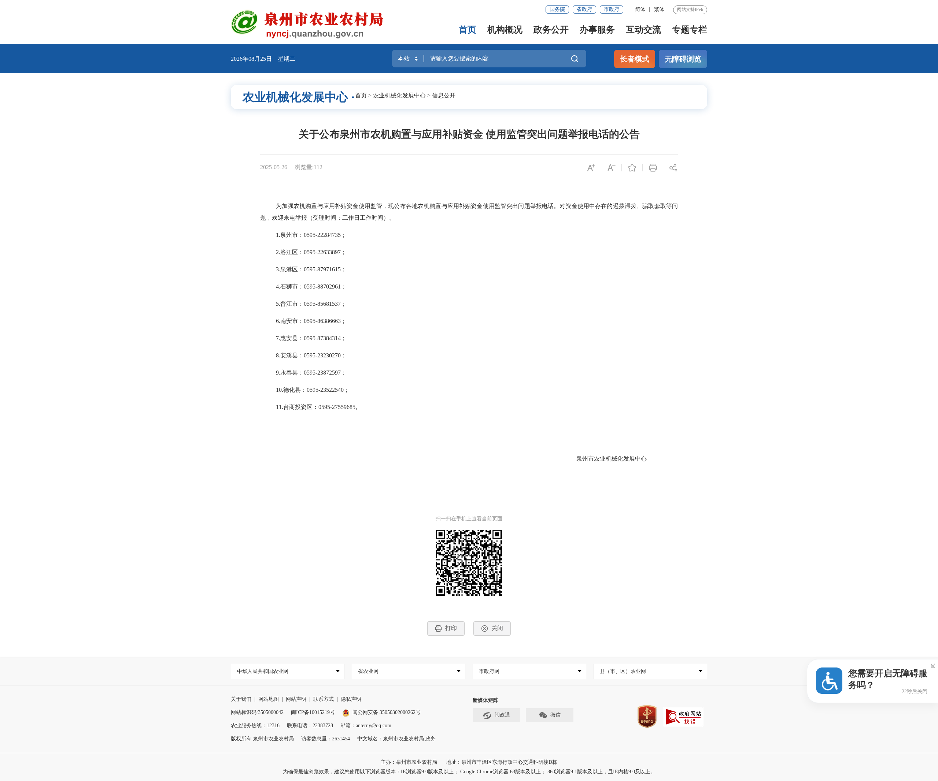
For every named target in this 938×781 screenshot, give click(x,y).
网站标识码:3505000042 (257, 712)
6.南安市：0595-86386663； (311, 321)
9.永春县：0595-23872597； (311, 372)
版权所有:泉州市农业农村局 (262, 738)
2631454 (341, 738)
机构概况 (504, 29)
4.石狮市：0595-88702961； (311, 286)
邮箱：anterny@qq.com (365, 725)
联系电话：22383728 (310, 725)
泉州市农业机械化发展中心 (611, 458)
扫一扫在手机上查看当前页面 (469, 518)
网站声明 (296, 699)
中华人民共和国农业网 (262, 671)
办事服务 (597, 29)
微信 (555, 715)
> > (405, 95)
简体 (640, 9)
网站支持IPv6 (690, 9)
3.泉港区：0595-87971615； (311, 269)
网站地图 (268, 699)
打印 (451, 628)
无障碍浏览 (683, 59)
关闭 (497, 628)
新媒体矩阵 (485, 700)
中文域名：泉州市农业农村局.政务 (396, 738)
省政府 (584, 9)
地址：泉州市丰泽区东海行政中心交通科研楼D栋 (501, 762)
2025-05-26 (273, 167)
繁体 (659, 9)
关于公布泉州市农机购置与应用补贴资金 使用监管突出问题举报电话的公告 (469, 134)
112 (318, 167)
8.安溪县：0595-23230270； (311, 355)
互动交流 (643, 29)
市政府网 (489, 671)
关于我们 (241, 699)
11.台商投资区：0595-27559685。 (318, 407)
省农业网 (368, 671)
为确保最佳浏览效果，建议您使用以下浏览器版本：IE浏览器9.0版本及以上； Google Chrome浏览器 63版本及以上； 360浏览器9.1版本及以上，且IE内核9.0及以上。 (469, 771)
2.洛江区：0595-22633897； (311, 252)
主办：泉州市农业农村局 (409, 762)
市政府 (611, 9)
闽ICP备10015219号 (313, 712)
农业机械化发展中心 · (299, 97)
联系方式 (323, 699)
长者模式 (634, 59)
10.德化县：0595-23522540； (313, 390)
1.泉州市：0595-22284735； (311, 235)
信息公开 (443, 95)
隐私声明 (351, 699)
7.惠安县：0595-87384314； (311, 338)
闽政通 (502, 715)
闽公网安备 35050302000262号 (386, 712)
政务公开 (551, 29)
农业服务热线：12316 (255, 725)
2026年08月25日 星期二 (263, 59)
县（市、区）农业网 (623, 671)
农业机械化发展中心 (399, 95)
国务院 (557, 9)
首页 (467, 29)
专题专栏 (689, 29)
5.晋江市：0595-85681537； (311, 304)
